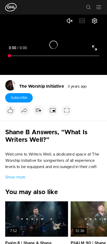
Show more (15, 177)
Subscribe (19, 98)
